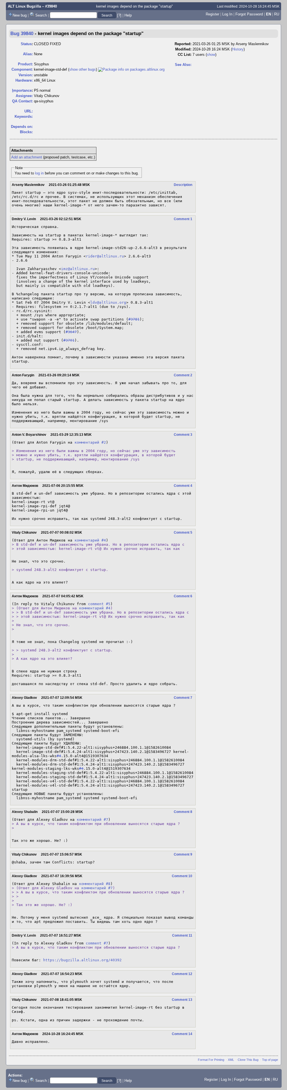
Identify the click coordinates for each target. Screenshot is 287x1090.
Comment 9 (183, 854)
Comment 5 (183, 532)
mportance (22, 90)
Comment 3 (183, 435)
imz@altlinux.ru (78, 269)
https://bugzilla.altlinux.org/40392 (82, 960)
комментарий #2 (90, 442)
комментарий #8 (94, 884)
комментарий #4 (90, 540)
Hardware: (24, 80)
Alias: (28, 54)
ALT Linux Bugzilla (24, 6)
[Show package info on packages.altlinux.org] (131, 69)
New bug (20, 15)
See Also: (183, 65)
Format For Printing (211, 1059)
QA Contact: (22, 101)
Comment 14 (182, 1034)
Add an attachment (26, 157)
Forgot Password (249, 14)
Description (183, 185)
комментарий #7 (92, 819)
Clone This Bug (248, 1059)
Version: (25, 75)
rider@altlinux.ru (105, 256)
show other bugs (82, 69)
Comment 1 (183, 219)
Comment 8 (183, 812)
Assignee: (24, 96)
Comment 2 (183, 375)
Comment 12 (182, 974)
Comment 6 (183, 596)
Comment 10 (182, 876)
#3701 (69, 340)
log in (39, 173)
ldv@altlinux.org (108, 302)
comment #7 (97, 943)
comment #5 (99, 604)
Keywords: (24, 116)
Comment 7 (183, 698)
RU (276, 14)
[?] (119, 15)
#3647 (71, 332)
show (211, 54)
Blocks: (26, 132)
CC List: (184, 54)
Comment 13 (182, 1000)
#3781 (134, 319)
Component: (22, 69)
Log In (227, 14)
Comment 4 (183, 486)
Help (128, 15)
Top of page (270, 1059)
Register (212, 14)
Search (41, 15)
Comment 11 (182, 935)
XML (231, 1059)
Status (26, 44)
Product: (25, 64)
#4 (59, 756)
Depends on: (22, 127)
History (238, 49)
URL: (28, 111)
